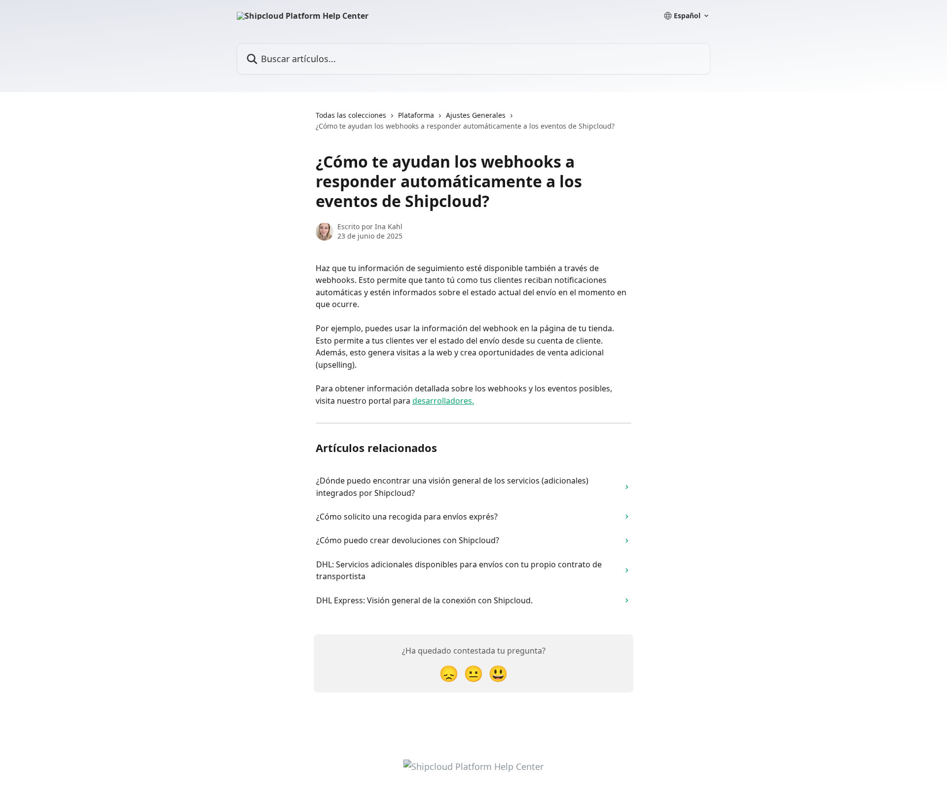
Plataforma (416, 115)
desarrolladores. (443, 400)
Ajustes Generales (476, 115)
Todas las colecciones (351, 115)
